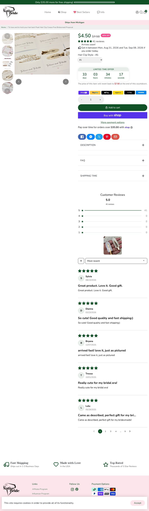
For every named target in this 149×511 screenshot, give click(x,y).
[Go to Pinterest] (107, 137)
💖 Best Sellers (81, 12)
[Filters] (81, 261)
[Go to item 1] (113, 245)
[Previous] (7, 36)
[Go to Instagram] (72, 489)
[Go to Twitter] (99, 137)
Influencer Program (40, 493)
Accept (137, 503)
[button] (85, 41)
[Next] (7, 91)
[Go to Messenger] (91, 137)
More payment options (113, 122)
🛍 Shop (62, 12)
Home (48, 12)
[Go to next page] (130, 431)
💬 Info (100, 12)
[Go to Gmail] (115, 137)
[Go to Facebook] (82, 137)
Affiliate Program (40, 489)
